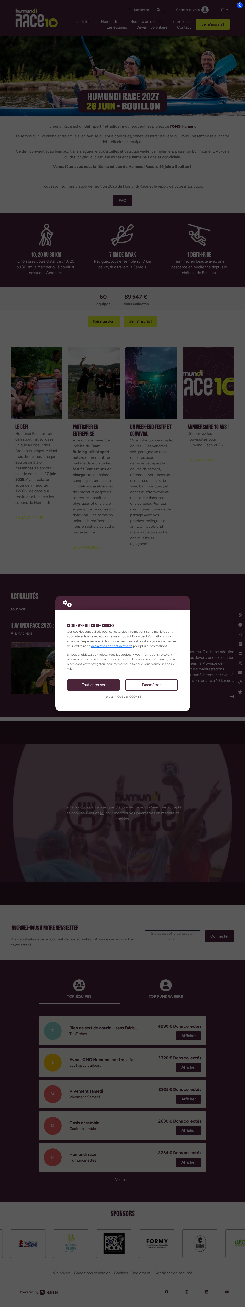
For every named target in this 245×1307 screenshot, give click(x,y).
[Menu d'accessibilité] (240, 5)
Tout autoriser (93, 684)
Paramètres (151, 684)
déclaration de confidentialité (111, 646)
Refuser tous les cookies (122, 696)
